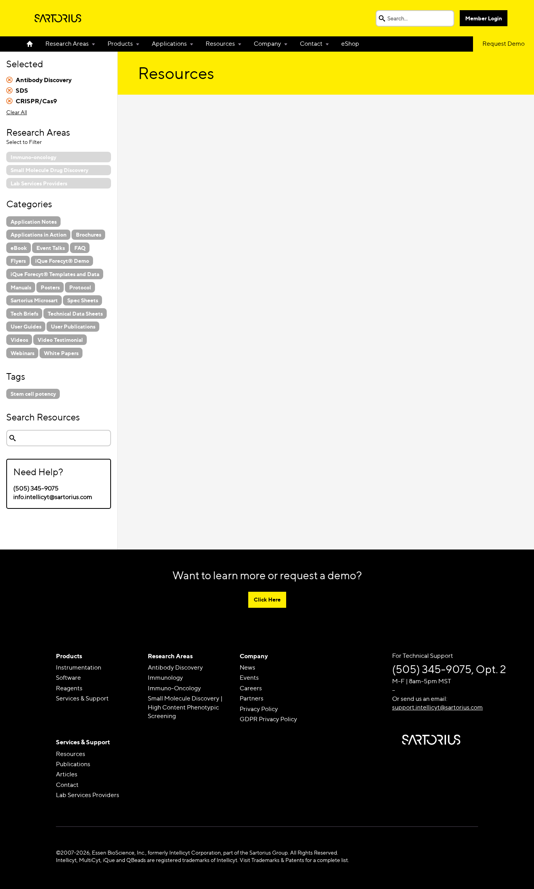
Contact (311, 43)
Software (68, 677)
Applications (169, 43)
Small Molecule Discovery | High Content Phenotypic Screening (185, 707)
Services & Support (82, 698)
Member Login (483, 18)
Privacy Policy (259, 709)
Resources (220, 43)
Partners (251, 698)
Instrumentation (78, 667)
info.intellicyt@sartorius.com (52, 497)
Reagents (69, 688)
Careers (251, 688)
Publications (73, 764)
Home (33, 43)
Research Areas (67, 43)
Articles (66, 774)
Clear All (16, 112)
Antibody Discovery (175, 667)
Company (267, 43)
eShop (350, 43)
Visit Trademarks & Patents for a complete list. (294, 860)
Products (120, 43)
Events (249, 677)
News (247, 667)
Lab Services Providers (87, 795)
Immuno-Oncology (174, 688)
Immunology (165, 677)
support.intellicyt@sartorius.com (437, 707)
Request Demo (503, 43)
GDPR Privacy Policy (268, 719)
